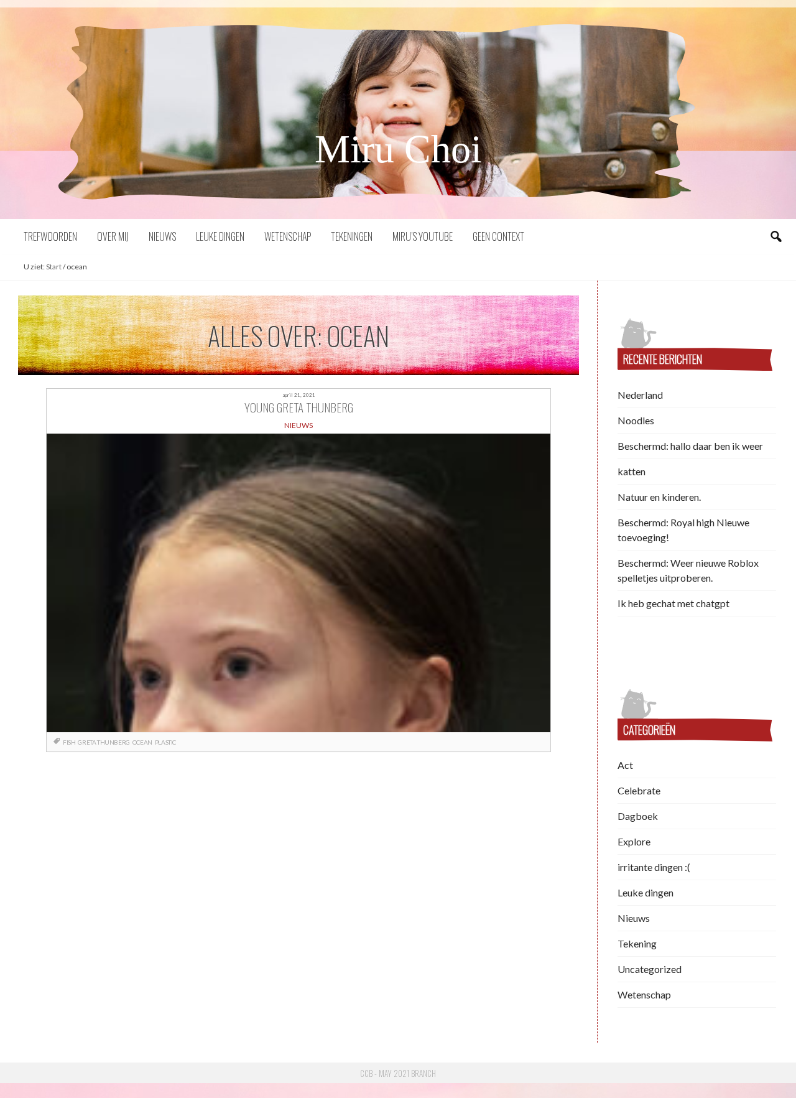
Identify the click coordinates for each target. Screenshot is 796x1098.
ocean (142, 742)
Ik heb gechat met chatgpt (673, 603)
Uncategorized (650, 969)
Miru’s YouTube (422, 236)
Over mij (113, 236)
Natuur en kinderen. (659, 497)
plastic (165, 742)
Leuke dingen (220, 236)
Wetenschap (287, 236)
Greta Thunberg (103, 742)
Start (54, 266)
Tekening (637, 943)
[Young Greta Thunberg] (298, 583)
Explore (634, 841)
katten (632, 471)
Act (625, 765)
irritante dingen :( (654, 867)
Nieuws (162, 236)
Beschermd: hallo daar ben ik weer (690, 446)
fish (69, 742)
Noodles (636, 420)
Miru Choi (398, 149)
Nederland (640, 395)
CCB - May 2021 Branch (398, 1073)
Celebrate (639, 790)
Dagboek (638, 816)
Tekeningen (352, 236)
